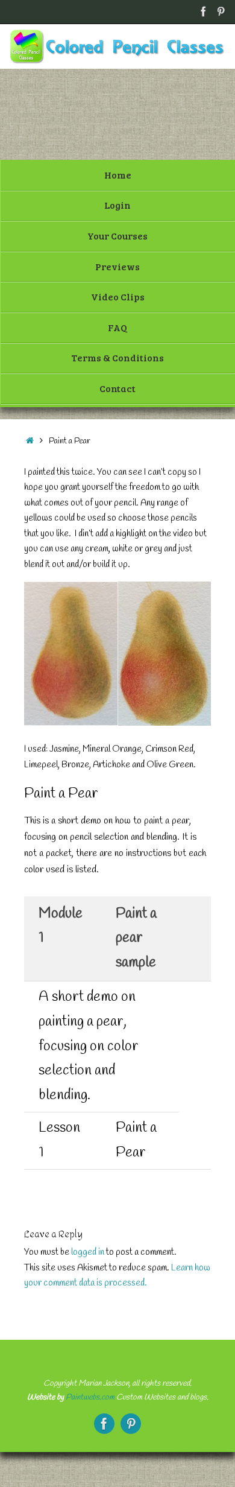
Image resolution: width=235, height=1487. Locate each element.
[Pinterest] (220, 11)
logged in (87, 1252)
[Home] (30, 441)
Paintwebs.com (90, 1397)
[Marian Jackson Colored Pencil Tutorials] (203, 11)
